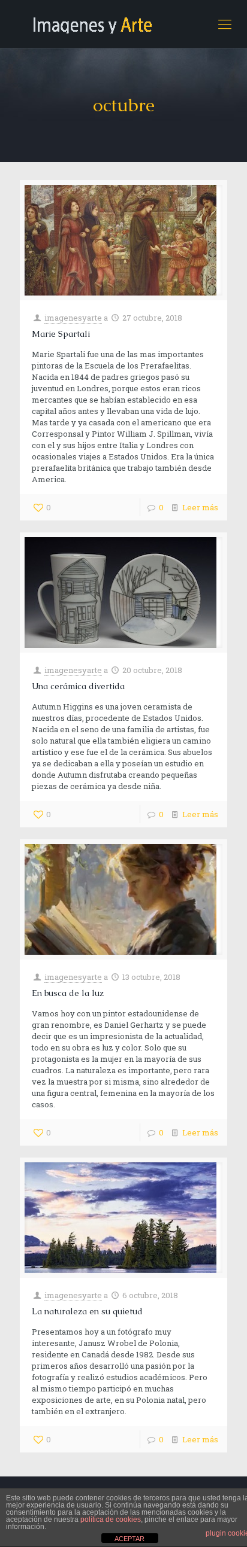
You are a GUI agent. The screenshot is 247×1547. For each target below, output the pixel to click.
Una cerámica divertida (78, 686)
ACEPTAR (129, 1538)
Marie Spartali (61, 333)
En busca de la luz (68, 993)
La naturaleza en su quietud (87, 1311)
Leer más (200, 507)
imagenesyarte (73, 317)
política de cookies (110, 1519)
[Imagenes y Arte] (123, 24)
